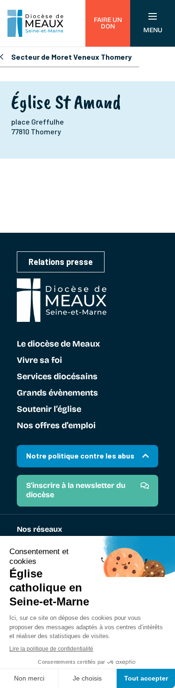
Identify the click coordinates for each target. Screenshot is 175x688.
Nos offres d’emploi (56, 426)
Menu (152, 30)
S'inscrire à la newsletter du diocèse (76, 490)
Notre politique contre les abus (80, 455)
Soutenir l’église (49, 409)
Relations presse (60, 262)
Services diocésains (57, 377)
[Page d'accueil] (35, 23)
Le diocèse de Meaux (58, 344)
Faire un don (108, 23)
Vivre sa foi (39, 360)
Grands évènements (57, 393)
